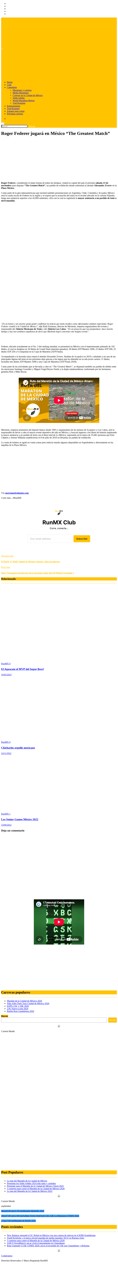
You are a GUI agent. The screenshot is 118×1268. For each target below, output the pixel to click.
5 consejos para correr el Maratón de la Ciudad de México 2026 (36, 1188)
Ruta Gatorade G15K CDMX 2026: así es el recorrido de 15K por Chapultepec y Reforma (48, 1245)
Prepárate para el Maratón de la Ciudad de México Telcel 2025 (35, 1186)
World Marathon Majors (24, 100)
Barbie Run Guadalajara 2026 (20, 1011)
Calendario (12, 87)
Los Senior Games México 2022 (19, 819)
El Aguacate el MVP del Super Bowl (22, 669)
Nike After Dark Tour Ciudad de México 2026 (28, 1003)
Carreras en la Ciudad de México (28, 95)
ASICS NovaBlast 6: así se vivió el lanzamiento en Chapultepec (36, 1243)
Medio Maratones (21, 93)
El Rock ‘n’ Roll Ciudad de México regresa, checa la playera (30, 561)
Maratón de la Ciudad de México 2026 (24, 1001)
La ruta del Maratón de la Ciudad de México (27, 1181)
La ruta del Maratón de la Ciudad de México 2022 (29, 1191)
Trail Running (19, 103)
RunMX (5, 663)
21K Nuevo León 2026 (17, 1008)
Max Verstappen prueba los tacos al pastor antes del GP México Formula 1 (37, 573)
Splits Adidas (19, 98)
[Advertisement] (59, 159)
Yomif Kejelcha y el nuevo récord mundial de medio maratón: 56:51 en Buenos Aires (45, 1238)
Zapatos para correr (15, 111)
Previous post (7, 556)
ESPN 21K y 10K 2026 (18, 1006)
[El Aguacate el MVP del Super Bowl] (58, 659)
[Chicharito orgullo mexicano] (58, 737)
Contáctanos (6, 1256)
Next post (5, 567)
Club (9, 85)
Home (10, 82)
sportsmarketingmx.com (17, 493)
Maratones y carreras (22, 90)
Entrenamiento (13, 106)
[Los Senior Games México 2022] (56, 809)
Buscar (4, 1016)
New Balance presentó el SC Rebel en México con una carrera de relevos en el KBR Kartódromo (51, 1235)
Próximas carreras (15, 114)
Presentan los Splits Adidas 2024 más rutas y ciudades (31, 1183)
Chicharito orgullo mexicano (18, 747)
